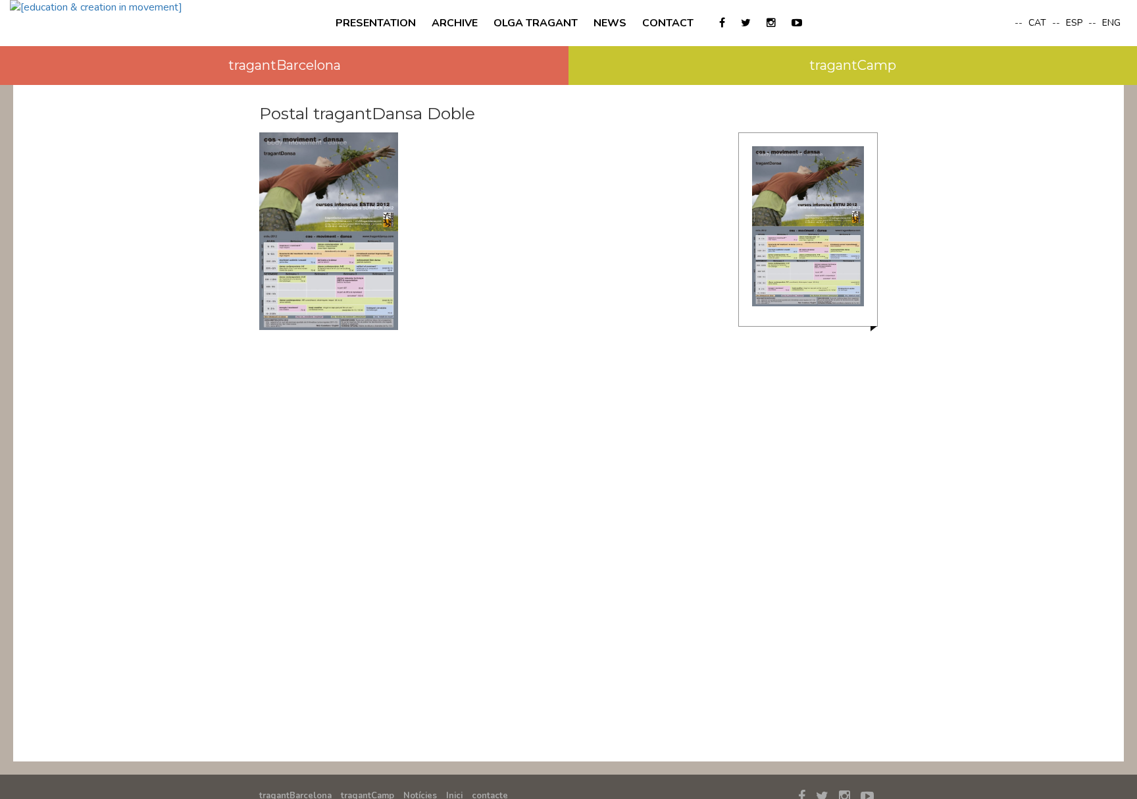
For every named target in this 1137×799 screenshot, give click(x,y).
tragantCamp (852, 65)
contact (668, 23)
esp (1075, 22)
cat (1038, 22)
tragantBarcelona (284, 65)
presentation (376, 23)
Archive (455, 23)
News (610, 23)
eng (1111, 22)
